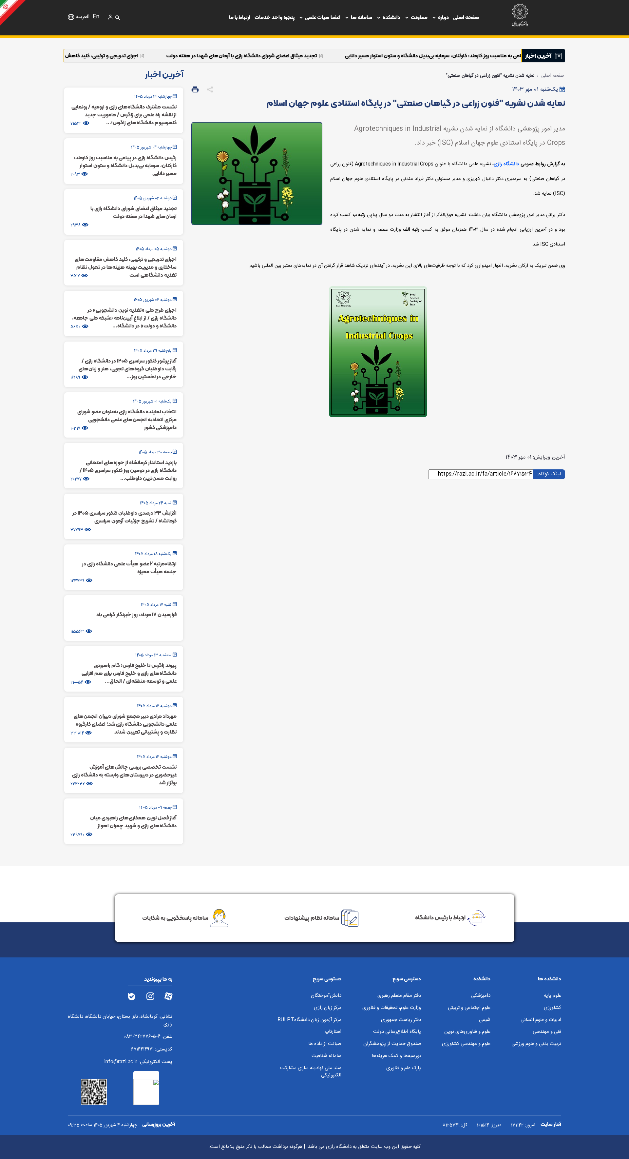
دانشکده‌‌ (391, 17)
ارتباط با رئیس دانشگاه (440, 917)
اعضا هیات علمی (322, 17)
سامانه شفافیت (326, 1056)
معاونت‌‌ (419, 17)
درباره (443, 17)
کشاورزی (552, 1008)
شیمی (484, 1020)
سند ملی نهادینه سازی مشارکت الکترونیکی (310, 1072)
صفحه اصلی (466, 17)
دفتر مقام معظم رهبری (399, 996)
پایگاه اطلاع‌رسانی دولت (397, 1032)
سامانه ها (361, 17)
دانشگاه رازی (506, 164)
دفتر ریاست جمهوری (401, 1020)
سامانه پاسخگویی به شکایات (175, 917)
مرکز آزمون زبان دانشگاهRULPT (309, 1020)
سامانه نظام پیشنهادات (311, 917)
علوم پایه (552, 996)
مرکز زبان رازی (327, 1008)
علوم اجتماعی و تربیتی (469, 1008)
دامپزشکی (480, 996)
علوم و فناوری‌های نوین (467, 1032)
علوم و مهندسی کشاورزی (466, 1044)
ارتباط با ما (239, 17)
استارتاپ (333, 1032)
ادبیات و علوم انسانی (541, 1020)
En (96, 17)
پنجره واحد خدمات (275, 17)
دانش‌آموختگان (326, 996)
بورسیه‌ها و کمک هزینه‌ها (396, 1056)
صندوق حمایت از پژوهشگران (392, 1044)
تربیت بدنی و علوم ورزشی (536, 1044)
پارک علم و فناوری (403, 1068)
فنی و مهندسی (547, 1032)
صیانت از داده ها (324, 1044)
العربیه (82, 17)
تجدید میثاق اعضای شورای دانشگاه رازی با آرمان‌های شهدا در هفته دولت (314, 55)
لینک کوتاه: (548, 474)
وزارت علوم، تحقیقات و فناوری (391, 1008)
